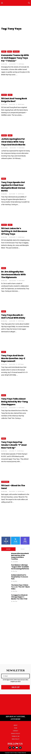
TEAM (15, 728)
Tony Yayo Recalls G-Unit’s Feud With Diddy (13, 316)
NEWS (9, 51)
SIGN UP (16, 687)
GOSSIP (4, 94)
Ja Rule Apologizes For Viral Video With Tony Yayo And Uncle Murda (13, 142)
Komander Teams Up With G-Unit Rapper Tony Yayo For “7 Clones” (15, 58)
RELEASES (16, 51)
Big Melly (15, 581)
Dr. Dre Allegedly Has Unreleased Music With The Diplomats (13, 274)
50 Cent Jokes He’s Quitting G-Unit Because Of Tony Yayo (14, 231)
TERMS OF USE (15, 736)
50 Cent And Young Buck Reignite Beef (14, 100)
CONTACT (15, 730)
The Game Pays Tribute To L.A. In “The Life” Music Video (20, 587)
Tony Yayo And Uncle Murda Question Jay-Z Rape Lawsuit (13, 358)
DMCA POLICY (15, 739)
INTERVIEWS (5, 481)
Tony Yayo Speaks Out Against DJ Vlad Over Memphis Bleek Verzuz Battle (13, 186)
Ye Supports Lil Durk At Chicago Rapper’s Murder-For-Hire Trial (19, 597)
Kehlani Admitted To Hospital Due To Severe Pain (19, 577)
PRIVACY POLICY (15, 733)
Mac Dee (15, 571)
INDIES (3, 51)
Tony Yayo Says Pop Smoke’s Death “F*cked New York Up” (14, 445)
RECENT (8, 549)
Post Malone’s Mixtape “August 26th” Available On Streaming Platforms (20, 567)
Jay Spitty (15, 561)
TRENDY (23, 549)
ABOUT (15, 725)
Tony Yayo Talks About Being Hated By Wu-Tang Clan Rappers (14, 402)
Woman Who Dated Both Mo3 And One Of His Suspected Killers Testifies (20, 556)
